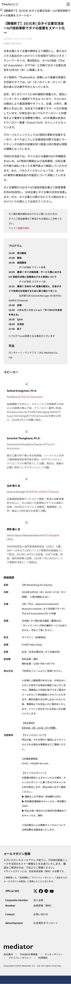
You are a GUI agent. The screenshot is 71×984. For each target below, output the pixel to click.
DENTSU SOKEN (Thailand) (44, 491)
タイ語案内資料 (21, 228)
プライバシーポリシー (42, 877)
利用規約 (24, 877)
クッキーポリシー (54, 954)
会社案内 (8, 954)
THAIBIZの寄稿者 (29, 954)
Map (39, 644)
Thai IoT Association (31, 396)
